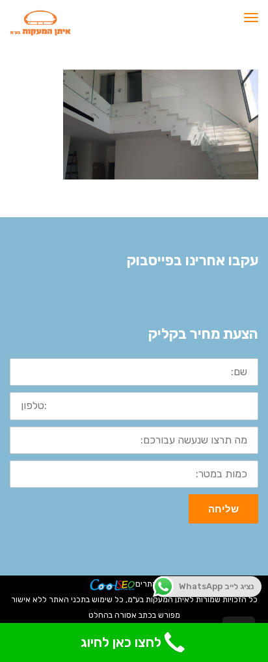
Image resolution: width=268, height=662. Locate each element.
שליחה (223, 509)
